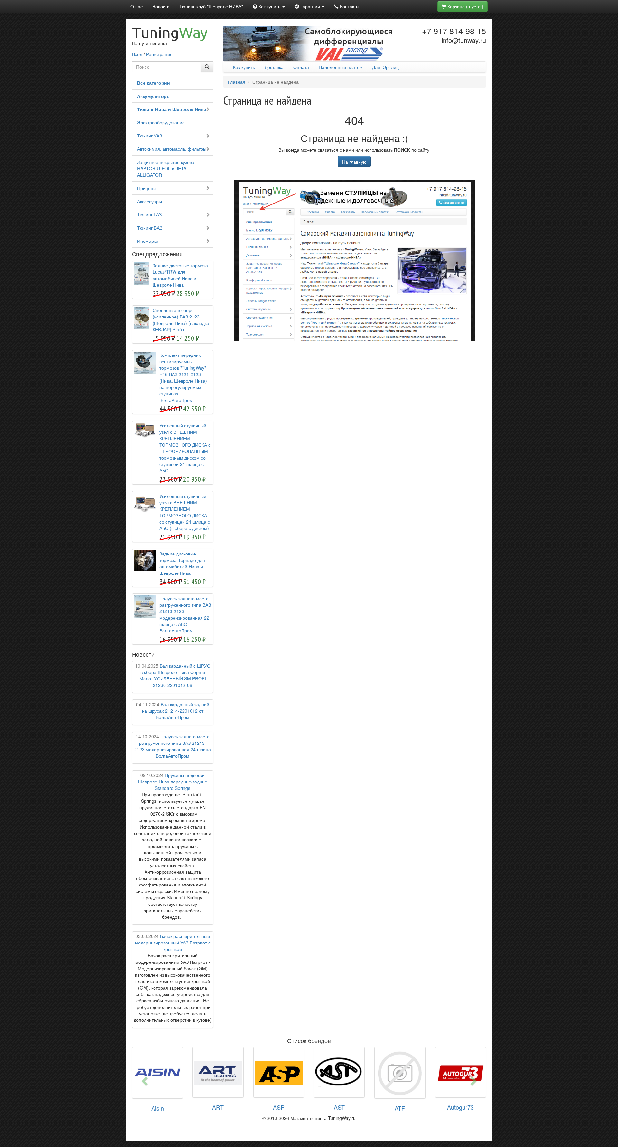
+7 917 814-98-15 (454, 30)
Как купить (244, 67)
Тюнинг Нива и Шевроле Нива (171, 109)
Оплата (301, 67)
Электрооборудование (161, 122)
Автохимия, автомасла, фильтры (171, 149)
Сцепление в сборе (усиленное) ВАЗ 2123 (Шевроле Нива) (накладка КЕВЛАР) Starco (181, 320)
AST (339, 1107)
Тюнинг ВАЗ (149, 227)
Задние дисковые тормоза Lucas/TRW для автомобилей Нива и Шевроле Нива (180, 275)
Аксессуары (149, 201)
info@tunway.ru (464, 40)
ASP (279, 1107)
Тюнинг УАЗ (149, 135)
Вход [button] (137, 54)
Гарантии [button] (310, 6)
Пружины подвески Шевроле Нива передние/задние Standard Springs (172, 781)
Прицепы (146, 188)
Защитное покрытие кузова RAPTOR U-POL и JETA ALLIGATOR (165, 168)
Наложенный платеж (340, 67)
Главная (236, 82)
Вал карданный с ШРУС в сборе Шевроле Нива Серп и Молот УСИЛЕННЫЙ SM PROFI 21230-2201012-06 (172, 675)
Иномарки (147, 241)
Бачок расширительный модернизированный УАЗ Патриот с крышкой (173, 942)
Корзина (464, 6)
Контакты (349, 6)
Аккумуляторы (154, 96)
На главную (354, 161)
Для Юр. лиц (385, 67)
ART (218, 1107)
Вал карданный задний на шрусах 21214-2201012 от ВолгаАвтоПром (172, 710)
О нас (136, 6)
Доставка (274, 67)
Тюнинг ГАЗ (149, 214)
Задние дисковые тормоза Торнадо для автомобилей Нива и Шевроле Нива (182, 563)
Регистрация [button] (159, 54)
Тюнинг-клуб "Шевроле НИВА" (211, 6)
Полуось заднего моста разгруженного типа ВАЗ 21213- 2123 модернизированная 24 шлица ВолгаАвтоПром (172, 746)
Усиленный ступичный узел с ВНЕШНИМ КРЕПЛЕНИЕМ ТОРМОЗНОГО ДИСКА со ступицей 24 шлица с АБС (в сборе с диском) (184, 512)
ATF (400, 1108)
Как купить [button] (269, 6)
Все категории (153, 83)
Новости (161, 6)
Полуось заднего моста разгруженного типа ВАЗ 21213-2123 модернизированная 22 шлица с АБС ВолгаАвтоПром (185, 614)
